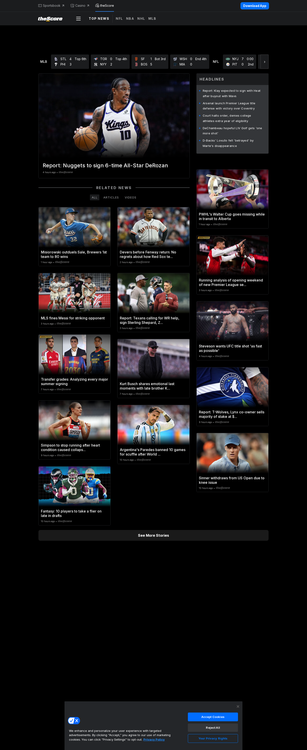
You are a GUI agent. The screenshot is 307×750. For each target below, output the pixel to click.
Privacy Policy (154, 739)
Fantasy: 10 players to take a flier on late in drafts (71, 513)
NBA (130, 18)
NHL (141, 18)
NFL (119, 18)
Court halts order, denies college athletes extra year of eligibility (227, 118)
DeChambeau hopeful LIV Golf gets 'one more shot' (232, 130)
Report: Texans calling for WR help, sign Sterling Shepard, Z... (149, 320)
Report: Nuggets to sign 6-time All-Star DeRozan (105, 165)
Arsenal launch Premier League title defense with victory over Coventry (229, 105)
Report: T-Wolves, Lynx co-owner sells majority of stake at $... (231, 414)
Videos (130, 197)
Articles (111, 197)
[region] (153, 725)
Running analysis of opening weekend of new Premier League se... (231, 282)
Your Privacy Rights (212, 738)
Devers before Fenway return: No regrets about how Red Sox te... (148, 254)
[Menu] (78, 18)
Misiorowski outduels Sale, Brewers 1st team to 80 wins (74, 254)
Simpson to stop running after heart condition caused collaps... (70, 447)
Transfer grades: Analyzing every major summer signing (74, 381)
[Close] (238, 706)
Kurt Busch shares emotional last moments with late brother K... (147, 386)
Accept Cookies (213, 717)
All (95, 197)
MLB (152, 18)
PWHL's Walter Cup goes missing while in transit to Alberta (232, 216)
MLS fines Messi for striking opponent (73, 318)
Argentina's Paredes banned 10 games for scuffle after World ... (152, 451)
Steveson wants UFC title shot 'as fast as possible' (230, 348)
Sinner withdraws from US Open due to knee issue (232, 480)
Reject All (213, 727)
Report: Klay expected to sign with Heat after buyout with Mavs (232, 93)
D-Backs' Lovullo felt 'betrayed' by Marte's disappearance (228, 143)
